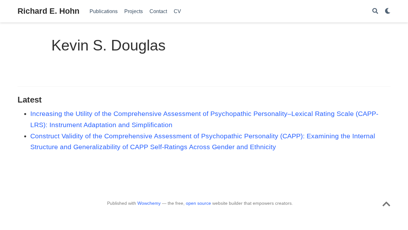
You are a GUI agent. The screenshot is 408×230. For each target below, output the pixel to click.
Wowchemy (149, 203)
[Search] (375, 11)
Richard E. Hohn (48, 10)
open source (198, 203)
